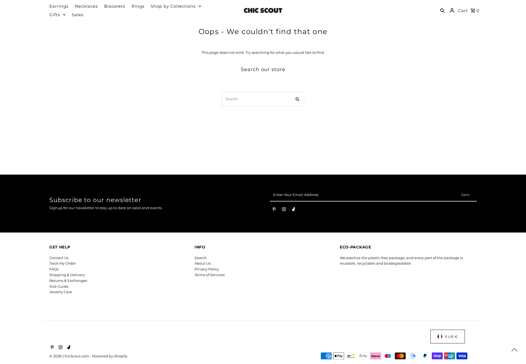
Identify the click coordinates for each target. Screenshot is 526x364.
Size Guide (58, 286)
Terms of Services (210, 275)
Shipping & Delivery (67, 275)
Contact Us (58, 258)
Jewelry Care (60, 292)
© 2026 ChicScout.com (69, 356)
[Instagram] (284, 210)
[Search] (442, 10)
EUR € (451, 336)
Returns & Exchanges (68, 280)
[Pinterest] (274, 210)
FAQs (54, 269)
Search (201, 258)
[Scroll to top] (514, 349)
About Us (203, 263)
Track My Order (62, 263)
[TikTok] (293, 210)
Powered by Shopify (109, 356)
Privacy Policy (207, 269)
